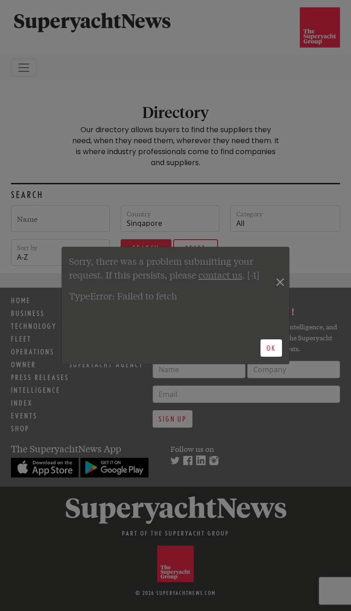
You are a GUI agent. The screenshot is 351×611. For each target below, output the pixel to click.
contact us (220, 274)
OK (271, 348)
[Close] (280, 282)
